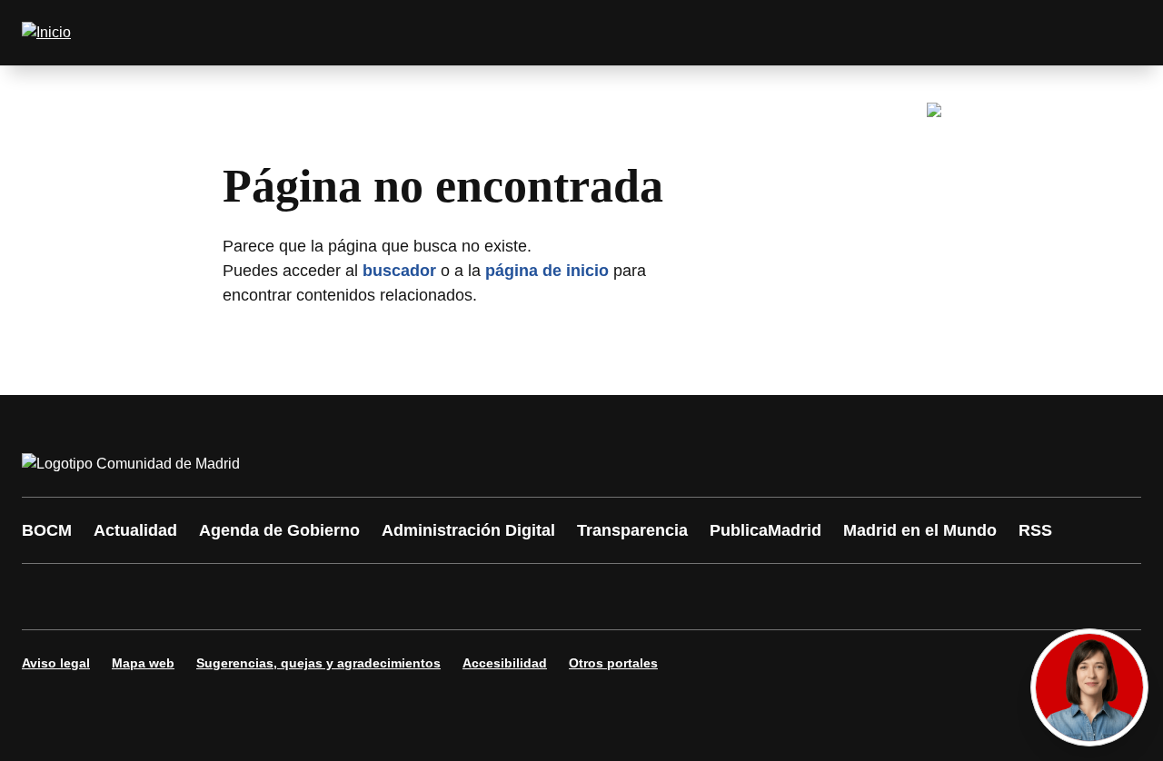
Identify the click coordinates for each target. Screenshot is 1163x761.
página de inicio (547, 271)
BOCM (47, 530)
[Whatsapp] (319, 596)
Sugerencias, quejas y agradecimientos (318, 663)
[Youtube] (210, 596)
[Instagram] (101, 596)
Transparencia (632, 530)
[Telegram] (483, 596)
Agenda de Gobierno (279, 530)
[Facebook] (47, 596)
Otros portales (613, 663)
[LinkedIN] (265, 596)
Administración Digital (468, 530)
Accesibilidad (504, 663)
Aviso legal (56, 663)
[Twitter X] (156, 596)
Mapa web (143, 663)
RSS (1035, 530)
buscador (399, 271)
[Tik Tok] (374, 596)
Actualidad (135, 530)
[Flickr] (428, 596)
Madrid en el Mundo (920, 530)
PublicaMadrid (765, 530)
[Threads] (537, 596)
